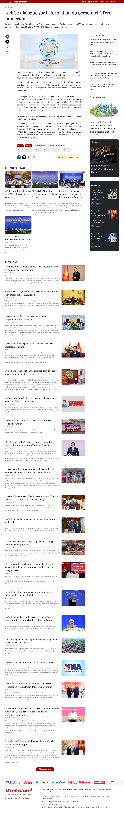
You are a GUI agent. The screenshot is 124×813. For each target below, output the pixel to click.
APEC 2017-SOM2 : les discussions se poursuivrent (17, 238)
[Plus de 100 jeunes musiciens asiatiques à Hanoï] (104, 154)
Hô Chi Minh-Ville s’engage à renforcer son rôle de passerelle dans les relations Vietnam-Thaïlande (29, 443)
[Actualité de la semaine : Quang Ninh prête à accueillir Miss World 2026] (112, 237)
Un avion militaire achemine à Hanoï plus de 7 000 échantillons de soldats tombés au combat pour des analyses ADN (29, 567)
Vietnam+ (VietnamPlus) (20, 1)
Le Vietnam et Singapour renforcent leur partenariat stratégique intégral (30, 345)
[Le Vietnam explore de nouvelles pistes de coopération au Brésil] (73, 525)
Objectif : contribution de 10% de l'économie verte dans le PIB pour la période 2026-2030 (103, 127)
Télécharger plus (45, 769)
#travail (38, 150)
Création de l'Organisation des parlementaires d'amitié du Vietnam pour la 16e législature (31, 293)
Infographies (99, 97)
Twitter (7, 42)
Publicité (44, 792)
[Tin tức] (27, 782)
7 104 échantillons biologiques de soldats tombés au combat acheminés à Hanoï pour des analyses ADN (29, 471)
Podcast (98, 185)
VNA (94, 789)
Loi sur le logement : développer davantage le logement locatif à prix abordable (31, 641)
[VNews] (19, 782)
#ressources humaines (25, 150)
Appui (81, 789)
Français (95, 2)
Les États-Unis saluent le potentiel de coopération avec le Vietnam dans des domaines (31, 268)
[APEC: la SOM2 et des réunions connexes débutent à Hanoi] (45, 179)
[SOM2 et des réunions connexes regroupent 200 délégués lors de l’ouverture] (72, 179)
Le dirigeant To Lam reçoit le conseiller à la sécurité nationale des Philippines (30, 743)
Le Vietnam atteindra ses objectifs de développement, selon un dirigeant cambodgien (30, 593)
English (90, 2)
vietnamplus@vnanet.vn (54, 804)
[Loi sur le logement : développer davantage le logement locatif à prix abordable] (73, 645)
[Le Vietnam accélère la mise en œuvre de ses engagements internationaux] (73, 322)
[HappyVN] (112, 782)
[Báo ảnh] (99, 782)
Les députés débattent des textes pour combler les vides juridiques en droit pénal (103, 42)
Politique (9, 7)
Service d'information (105, 789)
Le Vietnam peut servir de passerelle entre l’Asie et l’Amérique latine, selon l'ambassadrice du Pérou (29, 618)
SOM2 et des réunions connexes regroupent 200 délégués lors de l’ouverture (71, 193)
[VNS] (58, 782)
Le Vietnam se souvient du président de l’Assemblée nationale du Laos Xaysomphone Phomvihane (103, 75)
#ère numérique (40, 145)
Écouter (98, 203)
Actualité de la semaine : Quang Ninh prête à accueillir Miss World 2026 (98, 238)
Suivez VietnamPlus (62, 157)
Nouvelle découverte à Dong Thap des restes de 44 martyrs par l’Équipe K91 (29, 543)
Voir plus (12, 262)
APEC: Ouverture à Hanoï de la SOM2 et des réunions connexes (18, 193)
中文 (107, 1)
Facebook (7, 36)
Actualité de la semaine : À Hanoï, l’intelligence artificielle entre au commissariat (98, 194)
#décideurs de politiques (56, 145)
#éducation (56, 150)
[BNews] (37, 782)
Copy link (7, 52)
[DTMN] (85, 782)
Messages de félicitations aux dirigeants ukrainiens (29, 661)
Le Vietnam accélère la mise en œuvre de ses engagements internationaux (26, 318)
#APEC (20, 145)
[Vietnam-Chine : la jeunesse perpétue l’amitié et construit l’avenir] (73, 426)
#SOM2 (28, 145)
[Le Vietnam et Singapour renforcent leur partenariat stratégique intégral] (73, 350)
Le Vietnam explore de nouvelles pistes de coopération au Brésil (31, 520)
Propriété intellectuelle (49, 789)
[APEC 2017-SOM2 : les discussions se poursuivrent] (18, 225)
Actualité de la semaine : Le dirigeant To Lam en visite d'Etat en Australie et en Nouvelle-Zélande (98, 216)
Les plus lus (98, 35)
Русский (112, 1)
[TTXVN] (11, 782)
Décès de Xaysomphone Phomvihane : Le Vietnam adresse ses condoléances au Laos (104, 64)
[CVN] (72, 782)
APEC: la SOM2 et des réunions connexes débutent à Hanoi (45, 193)
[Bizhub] (45, 782)
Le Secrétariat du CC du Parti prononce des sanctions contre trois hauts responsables (31, 399)
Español (102, 2)
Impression (7, 47)
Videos (97, 142)
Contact (52, 792)
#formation (67, 150)
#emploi (46, 150)
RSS (75, 789)
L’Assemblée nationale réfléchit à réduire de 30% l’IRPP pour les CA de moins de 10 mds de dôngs (31, 498)
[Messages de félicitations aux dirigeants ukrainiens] (73, 668)
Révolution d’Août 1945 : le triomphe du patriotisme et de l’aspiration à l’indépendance (102, 53)
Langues (88, 789)
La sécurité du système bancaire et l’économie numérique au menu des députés (102, 86)
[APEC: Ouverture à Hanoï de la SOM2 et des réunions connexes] (18, 179)
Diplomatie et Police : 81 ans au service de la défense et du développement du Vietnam (31, 372)
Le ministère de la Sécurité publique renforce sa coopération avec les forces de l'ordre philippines (28, 685)
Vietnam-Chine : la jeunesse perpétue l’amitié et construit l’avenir (28, 422)
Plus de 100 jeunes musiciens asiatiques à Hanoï (102, 168)
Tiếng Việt (83, 2)
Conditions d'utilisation (65, 789)
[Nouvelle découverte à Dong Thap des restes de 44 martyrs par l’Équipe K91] (73, 547)
